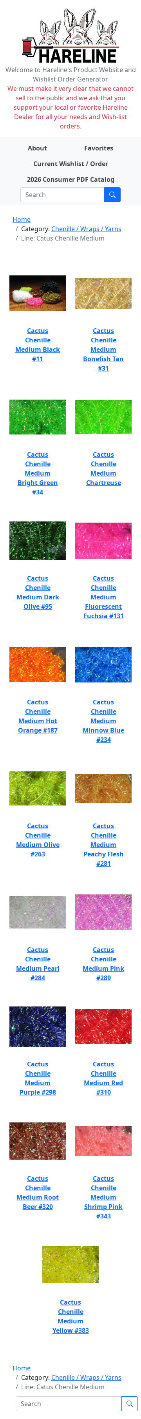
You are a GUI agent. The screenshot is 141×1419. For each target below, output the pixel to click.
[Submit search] (112, 194)
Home (22, 219)
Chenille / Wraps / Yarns (86, 228)
